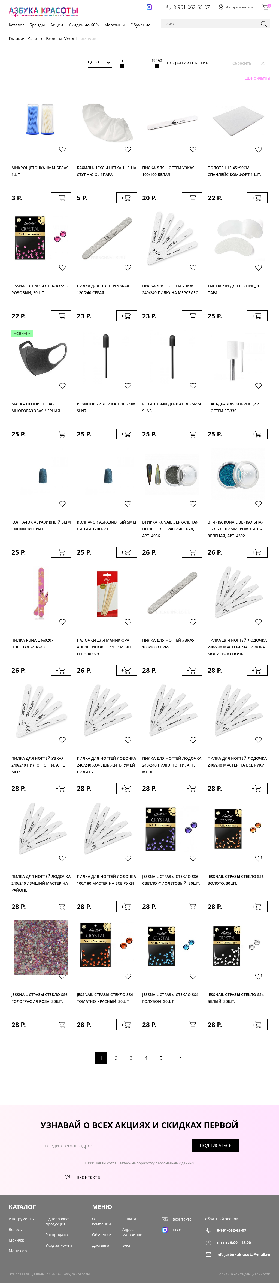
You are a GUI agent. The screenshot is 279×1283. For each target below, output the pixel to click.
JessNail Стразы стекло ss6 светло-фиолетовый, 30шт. (171, 880)
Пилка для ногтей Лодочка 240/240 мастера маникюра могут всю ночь (237, 646)
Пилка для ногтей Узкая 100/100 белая (168, 171)
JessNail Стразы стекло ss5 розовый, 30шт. (39, 289)
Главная (17, 39)
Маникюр (18, 1250)
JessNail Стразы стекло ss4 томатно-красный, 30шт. (105, 998)
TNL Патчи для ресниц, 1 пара (233, 289)
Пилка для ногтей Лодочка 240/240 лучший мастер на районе (41, 882)
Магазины (114, 25)
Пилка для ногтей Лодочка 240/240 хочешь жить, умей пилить (106, 764)
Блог (126, 1245)
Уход (69, 39)
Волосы (54, 39)
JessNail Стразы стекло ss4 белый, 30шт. (236, 998)
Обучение (140, 25)
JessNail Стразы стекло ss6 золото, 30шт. (236, 880)
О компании (101, 1221)
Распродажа (57, 1234)
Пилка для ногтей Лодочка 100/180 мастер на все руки (106, 880)
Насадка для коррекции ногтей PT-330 (234, 407)
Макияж (16, 1240)
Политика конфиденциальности (243, 1274)
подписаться (216, 1146)
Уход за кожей (59, 1245)
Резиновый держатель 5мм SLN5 (171, 407)
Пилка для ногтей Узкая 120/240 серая (103, 289)
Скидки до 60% (84, 25)
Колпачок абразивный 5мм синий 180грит (41, 525)
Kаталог (16, 25)
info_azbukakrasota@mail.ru (243, 1254)
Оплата (129, 1218)
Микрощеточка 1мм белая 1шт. (40, 171)
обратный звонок (221, 1218)
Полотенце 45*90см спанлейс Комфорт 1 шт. (234, 171)
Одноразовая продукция (58, 1221)
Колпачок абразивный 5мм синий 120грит (106, 525)
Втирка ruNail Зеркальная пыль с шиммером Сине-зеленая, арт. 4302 (236, 527)
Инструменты (22, 1218)
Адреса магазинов (132, 1232)
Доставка (100, 1245)
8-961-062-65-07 (191, 7)
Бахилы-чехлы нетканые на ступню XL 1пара (106, 171)
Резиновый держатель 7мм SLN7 (106, 407)
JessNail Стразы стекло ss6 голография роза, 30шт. (39, 998)
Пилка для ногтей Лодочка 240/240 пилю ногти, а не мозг (171, 764)
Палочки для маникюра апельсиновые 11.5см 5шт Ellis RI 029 (105, 646)
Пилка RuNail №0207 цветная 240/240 (32, 644)
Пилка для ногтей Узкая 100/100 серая (168, 644)
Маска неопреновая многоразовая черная (35, 407)
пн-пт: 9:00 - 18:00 (234, 1242)
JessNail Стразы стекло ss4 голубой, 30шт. (170, 998)
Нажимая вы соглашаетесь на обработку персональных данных (139, 1163)
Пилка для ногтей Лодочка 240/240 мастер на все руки (237, 762)
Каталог (36, 39)
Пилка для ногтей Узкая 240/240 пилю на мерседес (170, 289)
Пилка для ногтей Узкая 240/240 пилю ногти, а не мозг (38, 764)
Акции (56, 25)
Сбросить (251, 63)
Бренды (37, 25)
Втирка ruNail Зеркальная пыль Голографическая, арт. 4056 (170, 527)
